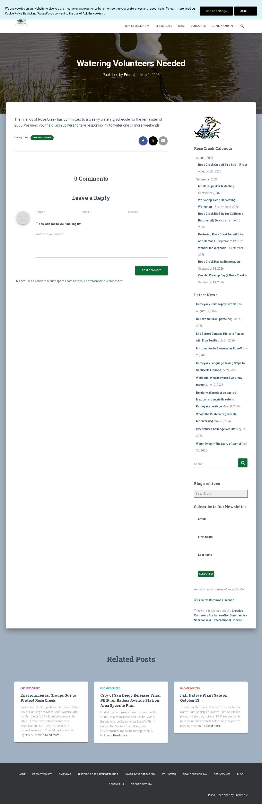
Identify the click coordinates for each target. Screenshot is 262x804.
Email (203, 518)
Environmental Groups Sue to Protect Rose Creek (48, 698)
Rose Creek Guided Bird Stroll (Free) (222, 164)
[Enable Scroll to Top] (254, 796)
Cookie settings (216, 11)
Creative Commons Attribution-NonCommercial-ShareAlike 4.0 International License (220, 615)
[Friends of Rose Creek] (22, 21)
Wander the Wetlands (212, 248)
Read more (52, 735)
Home (22, 774)
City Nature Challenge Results (215, 429)
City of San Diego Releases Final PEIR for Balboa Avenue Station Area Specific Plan (130, 700)
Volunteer (169, 774)
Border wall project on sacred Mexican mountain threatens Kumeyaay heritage (216, 399)
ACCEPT (245, 11)
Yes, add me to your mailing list (59, 224)
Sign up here (65, 125)
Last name (205, 554)
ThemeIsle (241, 795)
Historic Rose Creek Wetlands (98, 774)
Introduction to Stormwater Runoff (219, 348)
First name (205, 536)
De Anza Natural (222, 25)
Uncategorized (42, 138)
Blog (181, 25)
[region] (131, 9)
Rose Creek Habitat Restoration (219, 261)
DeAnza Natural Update (211, 319)
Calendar (65, 774)
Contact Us (198, 25)
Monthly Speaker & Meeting (216, 186)
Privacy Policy (42, 774)
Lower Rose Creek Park (140, 774)
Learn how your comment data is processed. (94, 281)
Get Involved (164, 25)
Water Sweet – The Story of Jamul (218, 443)
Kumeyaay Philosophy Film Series (219, 304)
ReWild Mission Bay (137, 25)
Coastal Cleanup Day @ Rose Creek (221, 275)
